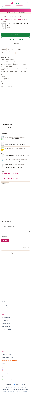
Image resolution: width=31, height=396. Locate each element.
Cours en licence (5, 311)
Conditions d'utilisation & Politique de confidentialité (15, 389)
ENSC (3, 339)
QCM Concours (5, 301)
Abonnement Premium (6, 354)
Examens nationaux (6, 307)
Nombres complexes (6, 329)
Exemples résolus (5, 320)
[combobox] (16, 16)
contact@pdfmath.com (7, 373)
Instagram (6, 370)
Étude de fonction (6, 323)
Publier (5, 240)
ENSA (3, 335)
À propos (4, 363)
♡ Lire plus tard (15, 43)
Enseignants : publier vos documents (10, 360)
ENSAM (3, 345)
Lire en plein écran (16, 34)
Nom (2, 234)
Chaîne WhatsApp (8, 379)
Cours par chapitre (6, 295)
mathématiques (5, 183)
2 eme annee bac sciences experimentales (14, 19)
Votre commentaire (6, 224)
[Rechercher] (3, 16)
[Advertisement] (15, 104)
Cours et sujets (5, 298)
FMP (3, 342)
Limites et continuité (6, 127)
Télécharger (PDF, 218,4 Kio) (15, 39)
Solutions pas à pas (6, 317)
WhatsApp (5, 376)
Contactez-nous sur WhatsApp (22, 391)
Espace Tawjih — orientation (8, 357)
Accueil (2, 19)
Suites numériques (6, 326)
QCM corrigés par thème (7, 305)
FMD (3, 348)
